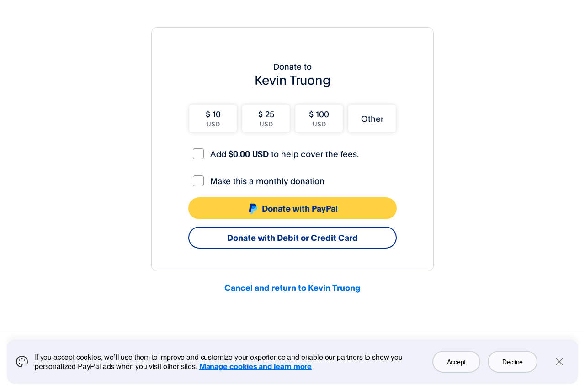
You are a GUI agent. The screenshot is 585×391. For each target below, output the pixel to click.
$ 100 (319, 118)
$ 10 (213, 118)
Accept (456, 361)
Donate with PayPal (300, 208)
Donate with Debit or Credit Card (292, 238)
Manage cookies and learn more (255, 366)
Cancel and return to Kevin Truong (292, 287)
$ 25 (266, 118)
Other (372, 119)
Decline (512, 361)
